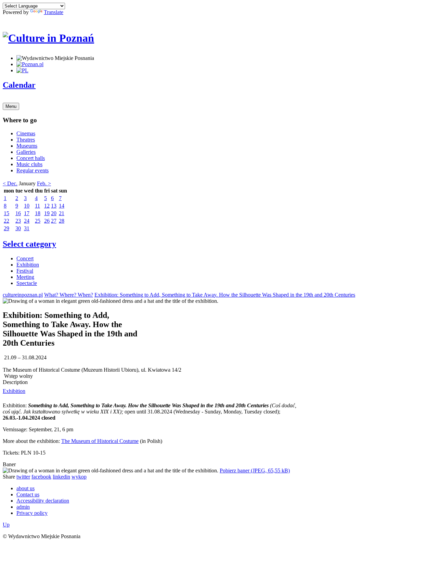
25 (37, 221)
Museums (26, 146)
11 (37, 206)
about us (25, 488)
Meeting (25, 277)
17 (26, 213)
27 (53, 221)
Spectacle (26, 283)
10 (26, 206)
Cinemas (25, 133)
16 (18, 213)
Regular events (32, 170)
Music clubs (29, 164)
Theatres (25, 140)
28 (61, 221)
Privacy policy (32, 513)
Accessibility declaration (42, 501)
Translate (53, 12)
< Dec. (10, 183)
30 (18, 228)
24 (26, 221)
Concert (25, 258)
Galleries (26, 152)
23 (18, 221)
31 (26, 228)
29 (6, 228)
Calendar (19, 85)
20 (53, 213)
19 (47, 213)
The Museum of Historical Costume (100, 441)
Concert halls (30, 158)
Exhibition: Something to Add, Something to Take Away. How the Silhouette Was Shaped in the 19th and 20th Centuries (224, 295)
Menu (10, 106)
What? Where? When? (68, 295)
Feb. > (44, 183)
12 (47, 206)
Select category (29, 243)
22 (6, 221)
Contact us (27, 494)
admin (23, 507)
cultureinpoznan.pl (23, 295)
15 (6, 213)
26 (47, 221)
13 (53, 206)
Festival (24, 271)
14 (61, 206)
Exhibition (27, 265)
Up (6, 525)
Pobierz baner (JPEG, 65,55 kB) (255, 470)
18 (37, 213)
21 (61, 213)
